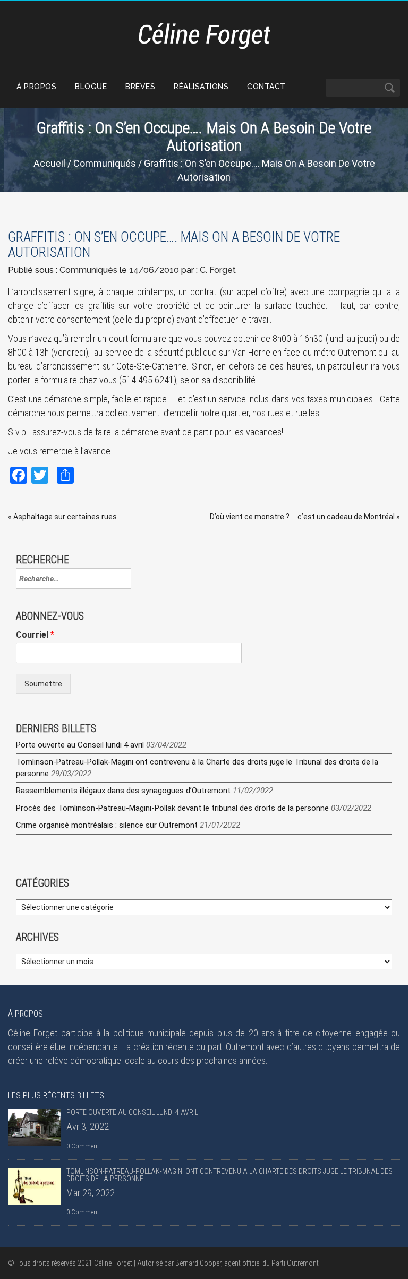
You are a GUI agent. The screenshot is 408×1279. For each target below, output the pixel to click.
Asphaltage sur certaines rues (65, 516)
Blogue (91, 86)
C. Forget (218, 270)
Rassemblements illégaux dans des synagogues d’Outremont (123, 790)
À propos (36, 86)
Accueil (49, 163)
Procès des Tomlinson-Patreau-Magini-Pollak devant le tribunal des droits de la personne (172, 808)
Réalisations (201, 86)
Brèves (140, 86)
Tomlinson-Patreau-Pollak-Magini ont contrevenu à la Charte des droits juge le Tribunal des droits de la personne (229, 1175)
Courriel (35, 635)
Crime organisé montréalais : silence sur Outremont (107, 825)
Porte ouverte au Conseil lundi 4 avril (80, 745)
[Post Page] (34, 1127)
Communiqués (104, 163)
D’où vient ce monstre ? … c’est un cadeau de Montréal (302, 516)
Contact (266, 86)
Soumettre (43, 684)
